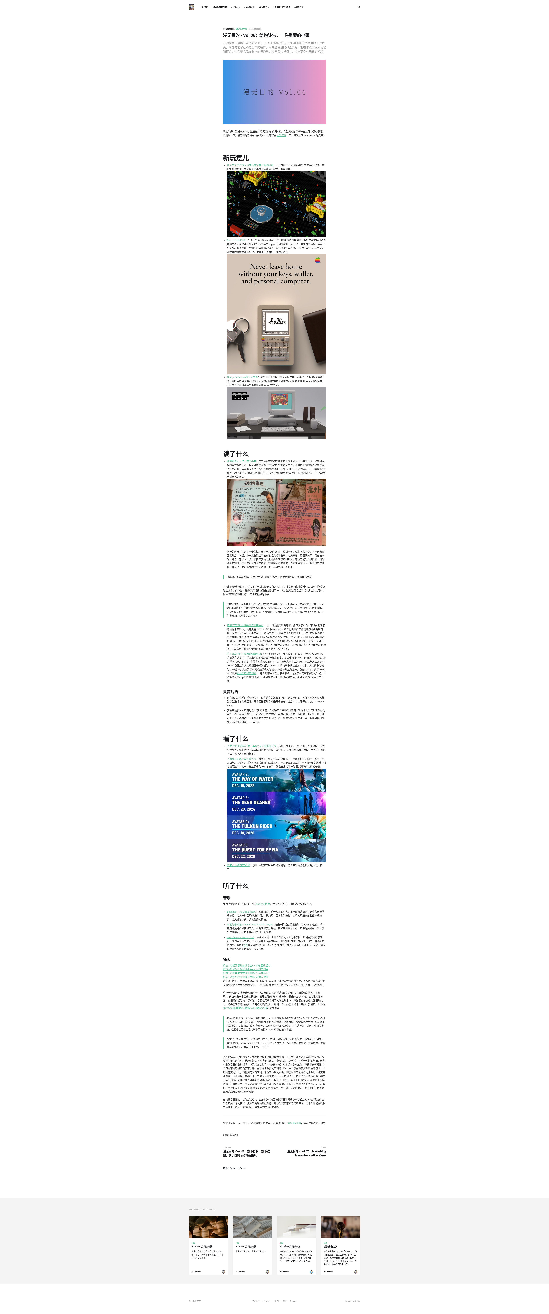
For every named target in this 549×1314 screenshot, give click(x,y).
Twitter (256, 1301)
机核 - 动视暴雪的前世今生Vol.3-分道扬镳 (245, 973)
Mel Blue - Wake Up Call (240, 937)
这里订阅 (281, 135)
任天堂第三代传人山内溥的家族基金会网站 (250, 165)
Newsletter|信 (220, 7)
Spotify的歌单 (262, 903)
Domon (229, 29)
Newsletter (241, 29)
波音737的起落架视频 (238, 865)
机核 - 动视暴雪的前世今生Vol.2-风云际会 (245, 969)
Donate (293, 1301)
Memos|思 (235, 7)
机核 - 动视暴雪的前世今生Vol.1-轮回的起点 (246, 965)
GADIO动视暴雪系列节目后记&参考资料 (245, 1008)
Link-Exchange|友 (282, 7)
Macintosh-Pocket (237, 240)
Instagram (266, 1301)
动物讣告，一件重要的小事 (241, 461)
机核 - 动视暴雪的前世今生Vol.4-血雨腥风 (245, 977)
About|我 (298, 7)
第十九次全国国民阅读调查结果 (244, 653)
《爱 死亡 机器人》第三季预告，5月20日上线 (251, 746)
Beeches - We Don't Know (241, 911)
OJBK (277, 1301)
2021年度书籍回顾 (246, 673)
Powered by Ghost (352, 1301)
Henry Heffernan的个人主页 (242, 377)
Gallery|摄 (249, 7)
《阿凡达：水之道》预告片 (241, 758)
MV (246, 945)
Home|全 (205, 7)
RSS (284, 1301)
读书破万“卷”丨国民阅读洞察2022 (245, 625)
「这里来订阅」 (293, 1123)
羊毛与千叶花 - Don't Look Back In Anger (249, 924)
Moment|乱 (264, 7)
